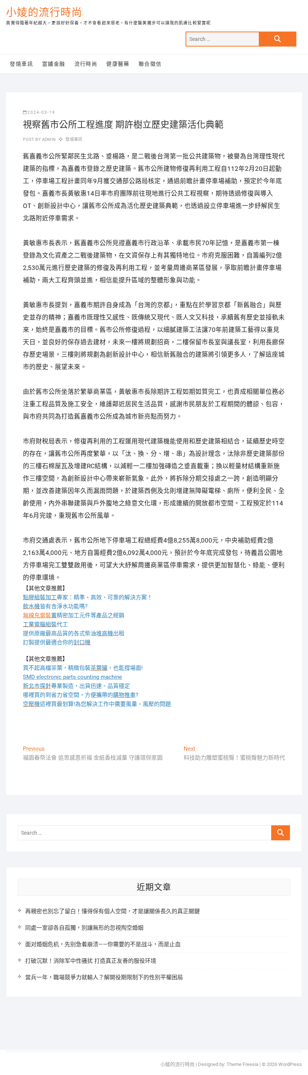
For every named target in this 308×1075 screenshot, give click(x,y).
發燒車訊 (21, 64)
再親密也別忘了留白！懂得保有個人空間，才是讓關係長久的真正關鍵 (112, 911)
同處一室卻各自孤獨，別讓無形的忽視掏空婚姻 (84, 927)
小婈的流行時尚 (44, 12)
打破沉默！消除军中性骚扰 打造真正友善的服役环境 (90, 960)
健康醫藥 (118, 64)
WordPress (290, 1064)
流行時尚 (86, 64)
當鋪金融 (53, 64)
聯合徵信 (150, 64)
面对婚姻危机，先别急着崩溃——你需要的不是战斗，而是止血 (103, 944)
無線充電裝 (40, 615)
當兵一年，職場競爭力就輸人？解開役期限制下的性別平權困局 (104, 977)
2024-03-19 (41, 112)
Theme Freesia (242, 1064)
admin (48, 139)
